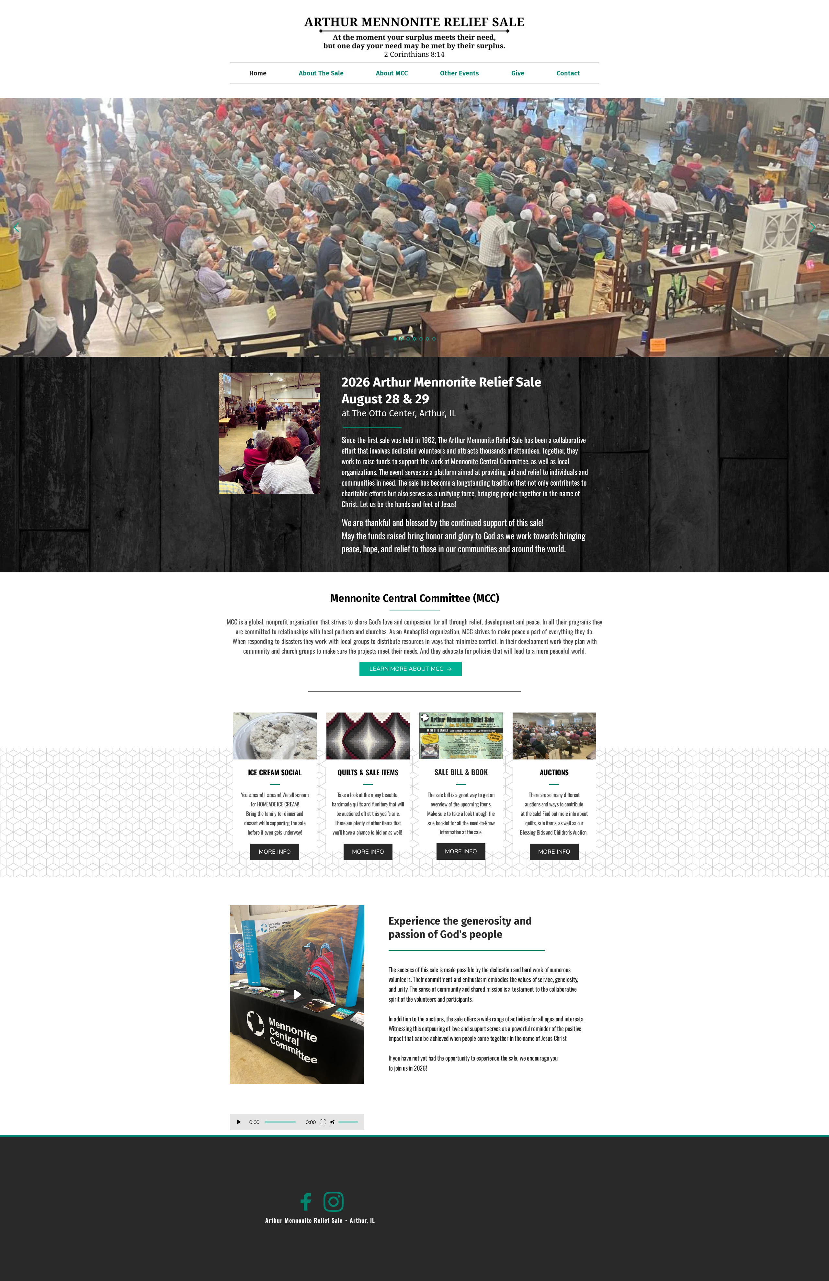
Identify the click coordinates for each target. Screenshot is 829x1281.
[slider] (280, 1122)
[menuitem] (258, 73)
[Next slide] (812, 227)
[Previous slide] (16, 227)
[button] (297, 1002)
